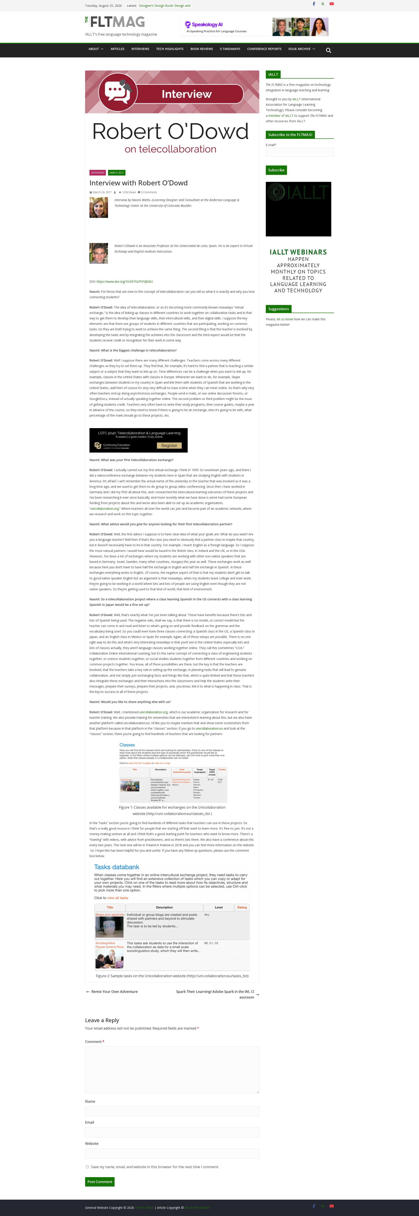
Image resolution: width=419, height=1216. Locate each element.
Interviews (140, 49)
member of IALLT (281, 116)
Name (90, 1101)
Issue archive (299, 49)
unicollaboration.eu (209, 728)
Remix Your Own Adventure (114, 991)
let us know (285, 319)
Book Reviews (202, 49)
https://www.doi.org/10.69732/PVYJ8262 (125, 281)
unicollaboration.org (105, 508)
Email (89, 1122)
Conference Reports (264, 49)
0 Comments (149, 192)
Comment (94, 1041)
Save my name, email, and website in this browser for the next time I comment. (155, 1166)
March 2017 (117, 172)
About (94, 49)
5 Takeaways (230, 49)
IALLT (296, 99)
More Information (197, 1208)
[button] (101, 49)
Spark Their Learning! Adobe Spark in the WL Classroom (215, 994)
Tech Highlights (170, 49)
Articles (117, 49)
